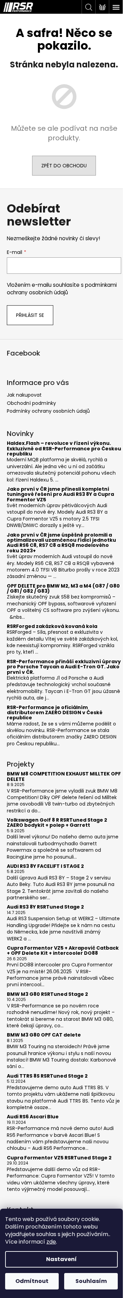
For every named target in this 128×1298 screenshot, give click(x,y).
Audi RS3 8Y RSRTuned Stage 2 (45, 907)
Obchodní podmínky (31, 403)
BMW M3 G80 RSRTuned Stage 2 (47, 994)
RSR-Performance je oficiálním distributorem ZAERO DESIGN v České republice (54, 713)
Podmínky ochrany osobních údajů (48, 411)
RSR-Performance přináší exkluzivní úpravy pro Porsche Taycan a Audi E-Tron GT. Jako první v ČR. (64, 667)
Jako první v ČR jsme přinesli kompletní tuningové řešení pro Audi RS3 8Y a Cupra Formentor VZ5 (60, 494)
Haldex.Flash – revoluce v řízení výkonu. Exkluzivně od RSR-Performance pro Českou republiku (64, 449)
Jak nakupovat (24, 394)
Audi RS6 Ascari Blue (33, 1116)
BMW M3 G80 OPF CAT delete (44, 1035)
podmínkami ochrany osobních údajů (62, 288)
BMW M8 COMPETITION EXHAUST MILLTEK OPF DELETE (64, 776)
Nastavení (61, 1259)
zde (51, 1242)
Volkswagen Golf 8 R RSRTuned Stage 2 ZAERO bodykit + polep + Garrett (57, 823)
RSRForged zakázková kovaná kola (52, 626)
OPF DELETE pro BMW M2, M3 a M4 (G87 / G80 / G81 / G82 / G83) (63, 588)
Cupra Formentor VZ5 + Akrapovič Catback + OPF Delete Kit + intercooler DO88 (63, 951)
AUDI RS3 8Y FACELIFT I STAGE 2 (45, 866)
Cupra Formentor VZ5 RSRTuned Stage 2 (59, 1157)
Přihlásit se (30, 315)
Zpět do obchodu (64, 165)
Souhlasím (91, 1281)
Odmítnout (31, 1281)
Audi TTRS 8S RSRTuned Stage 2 (47, 1076)
